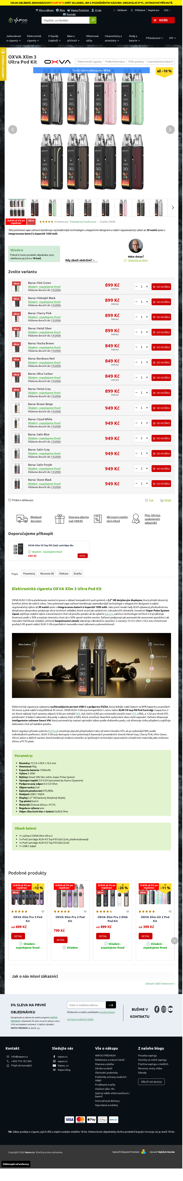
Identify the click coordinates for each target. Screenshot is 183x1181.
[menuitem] (14, 38)
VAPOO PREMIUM (105, 1055)
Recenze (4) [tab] (47, 573)
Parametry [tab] (29, 573)
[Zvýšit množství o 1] (147, 287)
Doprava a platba (104, 1064)
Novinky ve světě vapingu (152, 1059)
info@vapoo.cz (19, 1056)
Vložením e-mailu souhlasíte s (91, 1015)
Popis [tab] (15, 573)
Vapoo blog (64, 1069)
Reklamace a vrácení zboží (110, 1059)
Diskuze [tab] (63, 573)
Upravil (162, 1151)
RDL (78, 713)
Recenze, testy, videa (150, 1068)
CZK (166, 10)
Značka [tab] (77, 573)
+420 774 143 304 (21, 1061)
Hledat (93, 20)
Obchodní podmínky (106, 1072)
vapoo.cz (63, 1056)
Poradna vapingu (147, 1055)
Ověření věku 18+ (105, 1088)
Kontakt (71, 14)
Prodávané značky (105, 1084)
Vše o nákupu (46, 10)
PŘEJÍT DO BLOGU (151, 1081)
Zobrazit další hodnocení (159, 983)
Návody (142, 1072)
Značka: (107, 221)
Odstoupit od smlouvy (16, 1163)
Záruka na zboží (103, 1068)
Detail (83, 555)
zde (38, 1027)
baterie (109, 613)
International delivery (107, 1100)
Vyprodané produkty (106, 1105)
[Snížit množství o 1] (136, 287)
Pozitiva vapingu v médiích (153, 1064)
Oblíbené (122, 10)
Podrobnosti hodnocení (83, 221)
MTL (134, 713)
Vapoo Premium (80, 10)
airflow (53, 730)
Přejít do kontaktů (21, 1065)
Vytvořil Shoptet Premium (126, 1151)
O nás (98, 10)
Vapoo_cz (63, 1065)
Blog (62, 10)
